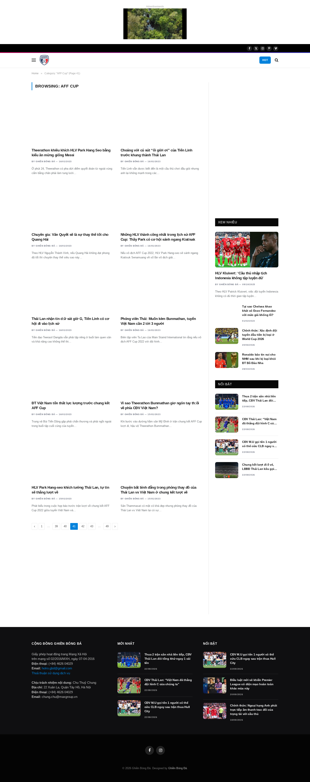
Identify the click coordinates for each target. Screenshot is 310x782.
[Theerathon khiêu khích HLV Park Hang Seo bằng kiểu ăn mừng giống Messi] (72, 121)
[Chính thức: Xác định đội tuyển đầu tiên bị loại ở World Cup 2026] (226, 336)
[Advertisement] (246, 145)
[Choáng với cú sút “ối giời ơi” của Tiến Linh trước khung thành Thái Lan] (161, 121)
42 (82, 526)
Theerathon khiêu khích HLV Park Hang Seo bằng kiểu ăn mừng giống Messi (71, 152)
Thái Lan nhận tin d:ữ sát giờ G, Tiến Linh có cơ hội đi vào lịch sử (70, 321)
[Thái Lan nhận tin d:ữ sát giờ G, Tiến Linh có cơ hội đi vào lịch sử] (72, 290)
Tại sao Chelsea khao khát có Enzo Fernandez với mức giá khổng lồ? (259, 311)
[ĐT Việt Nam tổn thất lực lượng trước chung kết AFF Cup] (72, 374)
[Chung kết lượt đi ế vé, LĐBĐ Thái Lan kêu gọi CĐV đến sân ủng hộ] (226, 470)
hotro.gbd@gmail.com (57, 668)
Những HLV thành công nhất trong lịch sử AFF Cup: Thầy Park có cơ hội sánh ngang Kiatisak (158, 237)
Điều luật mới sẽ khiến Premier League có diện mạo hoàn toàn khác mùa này (251, 684)
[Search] (276, 60)
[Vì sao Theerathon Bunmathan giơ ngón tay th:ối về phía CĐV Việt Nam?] (161, 374)
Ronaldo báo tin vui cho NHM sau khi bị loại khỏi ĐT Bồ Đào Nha (259, 359)
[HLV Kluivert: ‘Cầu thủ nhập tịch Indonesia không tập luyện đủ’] (246, 249)
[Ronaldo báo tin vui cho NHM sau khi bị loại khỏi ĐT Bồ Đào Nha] (226, 360)
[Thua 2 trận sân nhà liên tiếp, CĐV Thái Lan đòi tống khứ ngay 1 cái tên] (226, 402)
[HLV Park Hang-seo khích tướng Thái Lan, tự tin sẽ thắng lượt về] (72, 459)
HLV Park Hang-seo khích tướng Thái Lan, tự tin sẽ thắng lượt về (70, 489)
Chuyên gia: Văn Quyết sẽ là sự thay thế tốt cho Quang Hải (70, 237)
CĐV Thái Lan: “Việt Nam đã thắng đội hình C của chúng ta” (259, 421)
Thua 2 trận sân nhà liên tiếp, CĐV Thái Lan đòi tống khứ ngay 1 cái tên (259, 399)
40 (65, 526)
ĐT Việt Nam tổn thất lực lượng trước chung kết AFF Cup (70, 405)
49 (107, 526)
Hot (265, 60)
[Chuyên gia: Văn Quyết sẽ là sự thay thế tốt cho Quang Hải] (72, 206)
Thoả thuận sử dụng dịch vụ (51, 673)
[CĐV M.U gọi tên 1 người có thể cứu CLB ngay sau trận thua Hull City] (226, 447)
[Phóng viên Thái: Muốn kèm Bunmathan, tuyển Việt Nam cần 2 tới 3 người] (161, 290)
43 (91, 526)
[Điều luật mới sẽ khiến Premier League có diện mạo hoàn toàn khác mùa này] (214, 685)
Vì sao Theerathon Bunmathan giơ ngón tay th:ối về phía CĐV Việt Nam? (160, 405)
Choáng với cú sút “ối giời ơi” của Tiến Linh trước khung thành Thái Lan (156, 152)
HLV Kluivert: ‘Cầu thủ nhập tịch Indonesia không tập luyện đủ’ (241, 275)
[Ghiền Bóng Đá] (44, 60)
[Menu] (34, 60)
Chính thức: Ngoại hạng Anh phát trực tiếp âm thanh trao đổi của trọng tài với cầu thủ (253, 710)
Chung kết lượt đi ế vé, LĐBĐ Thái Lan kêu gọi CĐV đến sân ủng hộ (258, 467)
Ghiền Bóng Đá (45, 161)
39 (56, 526)
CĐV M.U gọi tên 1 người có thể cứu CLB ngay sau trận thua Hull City (260, 444)
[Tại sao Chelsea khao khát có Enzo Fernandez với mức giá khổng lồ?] (226, 312)
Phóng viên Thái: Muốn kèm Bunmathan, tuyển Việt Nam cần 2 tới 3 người (158, 321)
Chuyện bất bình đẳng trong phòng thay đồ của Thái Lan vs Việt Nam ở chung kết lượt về (158, 489)
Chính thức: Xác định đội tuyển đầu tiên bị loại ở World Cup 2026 (259, 335)
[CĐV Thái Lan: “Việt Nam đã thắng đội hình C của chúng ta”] (226, 425)
